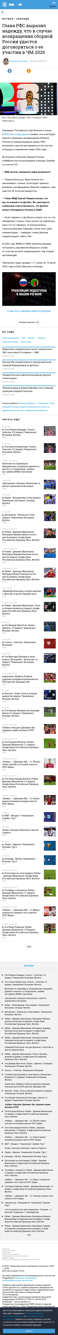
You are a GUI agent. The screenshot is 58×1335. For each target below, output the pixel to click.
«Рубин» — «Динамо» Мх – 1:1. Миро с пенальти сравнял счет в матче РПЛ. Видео (27, 1180)
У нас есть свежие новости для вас (29, 311)
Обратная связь (9, 1250)
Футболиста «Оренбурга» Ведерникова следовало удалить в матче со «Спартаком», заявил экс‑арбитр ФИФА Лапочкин (28, 991)
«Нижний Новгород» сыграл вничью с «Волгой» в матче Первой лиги (29, 1048)
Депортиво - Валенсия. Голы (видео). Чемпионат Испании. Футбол (28, 1013)
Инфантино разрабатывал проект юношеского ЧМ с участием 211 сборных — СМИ (27, 351)
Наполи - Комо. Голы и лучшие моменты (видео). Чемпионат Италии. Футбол (28, 1092)
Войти (53, 6)
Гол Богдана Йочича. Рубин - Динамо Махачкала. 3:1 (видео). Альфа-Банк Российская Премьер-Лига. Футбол (28, 1114)
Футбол (8, 19)
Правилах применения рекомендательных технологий (19, 1279)
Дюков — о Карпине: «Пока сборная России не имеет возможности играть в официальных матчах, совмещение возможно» (28, 407)
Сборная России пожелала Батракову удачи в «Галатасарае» (26, 377)
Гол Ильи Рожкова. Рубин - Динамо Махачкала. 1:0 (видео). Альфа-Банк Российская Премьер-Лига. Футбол (29, 1189)
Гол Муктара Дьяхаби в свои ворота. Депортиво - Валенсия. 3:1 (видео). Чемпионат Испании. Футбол (28, 1077)
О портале (6, 1252)
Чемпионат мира (10, 342)
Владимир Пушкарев (19, 61)
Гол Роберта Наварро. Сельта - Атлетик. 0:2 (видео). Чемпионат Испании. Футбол (25, 976)
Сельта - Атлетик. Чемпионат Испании (24, 1070)
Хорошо (29, 1331)
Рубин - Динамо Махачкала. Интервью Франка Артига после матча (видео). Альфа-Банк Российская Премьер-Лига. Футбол (27, 1021)
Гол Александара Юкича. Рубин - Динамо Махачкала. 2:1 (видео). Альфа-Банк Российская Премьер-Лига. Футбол (28, 1130)
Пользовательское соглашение (15, 1256)
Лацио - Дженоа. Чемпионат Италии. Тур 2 (25, 1152)
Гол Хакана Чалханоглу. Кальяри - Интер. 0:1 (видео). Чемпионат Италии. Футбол (26, 1099)
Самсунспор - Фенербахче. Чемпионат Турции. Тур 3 (28, 1204)
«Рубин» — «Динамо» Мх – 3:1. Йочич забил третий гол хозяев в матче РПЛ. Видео (25, 1122)
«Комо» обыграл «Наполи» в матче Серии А (26, 1148)
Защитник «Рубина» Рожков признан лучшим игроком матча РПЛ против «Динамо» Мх (27, 1085)
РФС (5, 134)
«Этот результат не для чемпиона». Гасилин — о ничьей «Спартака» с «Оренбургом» (28, 1210)
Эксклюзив (26, 342)
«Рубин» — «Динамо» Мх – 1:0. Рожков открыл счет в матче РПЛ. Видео (29, 1197)
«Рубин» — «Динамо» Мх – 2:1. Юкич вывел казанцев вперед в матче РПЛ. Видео (25, 1138)
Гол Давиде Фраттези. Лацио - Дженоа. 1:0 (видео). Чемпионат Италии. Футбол (29, 1064)
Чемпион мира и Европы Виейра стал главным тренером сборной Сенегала (27, 389)
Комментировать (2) (29, 322)
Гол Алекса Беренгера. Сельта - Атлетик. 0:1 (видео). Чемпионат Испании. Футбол (26, 983)
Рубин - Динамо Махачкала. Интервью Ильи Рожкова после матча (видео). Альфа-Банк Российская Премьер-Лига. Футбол (26, 1040)
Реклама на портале (11, 1254)
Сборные (22, 19)
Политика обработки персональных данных (21, 1259)
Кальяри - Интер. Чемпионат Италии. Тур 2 (26, 1156)
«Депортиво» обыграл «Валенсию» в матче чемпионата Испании (25, 999)
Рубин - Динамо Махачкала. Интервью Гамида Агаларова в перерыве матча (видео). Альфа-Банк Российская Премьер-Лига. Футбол (27, 1228)
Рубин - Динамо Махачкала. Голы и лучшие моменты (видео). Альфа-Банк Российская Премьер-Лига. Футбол (26, 1057)
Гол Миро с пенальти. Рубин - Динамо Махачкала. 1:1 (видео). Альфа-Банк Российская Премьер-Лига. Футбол (29, 1173)
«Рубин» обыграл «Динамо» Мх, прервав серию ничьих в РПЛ (28, 1105)
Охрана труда (8, 1258)
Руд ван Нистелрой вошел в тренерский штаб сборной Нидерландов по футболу (26, 364)
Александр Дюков (19, 134)
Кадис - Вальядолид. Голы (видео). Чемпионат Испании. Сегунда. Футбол (27, 1006)
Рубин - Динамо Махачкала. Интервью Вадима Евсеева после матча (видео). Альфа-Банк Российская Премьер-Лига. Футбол (27, 1031)
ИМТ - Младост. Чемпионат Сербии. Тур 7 (25, 1144)
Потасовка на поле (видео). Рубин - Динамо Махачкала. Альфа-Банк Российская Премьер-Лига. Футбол (27, 1163)
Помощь (6, 1249)
